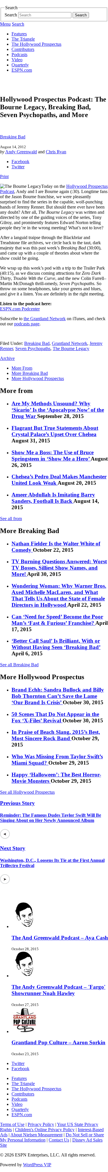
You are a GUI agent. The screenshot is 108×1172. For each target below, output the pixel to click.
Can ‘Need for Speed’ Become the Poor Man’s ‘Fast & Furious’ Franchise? (57, 620)
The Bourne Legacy (71, 348)
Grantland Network (69, 343)
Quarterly (20, 64)
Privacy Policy (41, 1124)
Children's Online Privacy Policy (45, 1129)
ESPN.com (22, 70)
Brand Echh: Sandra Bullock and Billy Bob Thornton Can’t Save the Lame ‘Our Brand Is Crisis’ (58, 696)
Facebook (20, 161)
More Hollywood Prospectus (38, 378)
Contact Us (59, 1139)
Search (11, 14)
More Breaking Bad (30, 373)
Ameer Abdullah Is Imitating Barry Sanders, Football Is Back (53, 498)
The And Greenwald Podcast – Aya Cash (60, 938)
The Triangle (23, 39)
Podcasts (19, 54)
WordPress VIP (37, 1164)
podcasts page (26, 323)
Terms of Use (12, 1124)
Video (17, 59)
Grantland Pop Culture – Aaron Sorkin (58, 1042)
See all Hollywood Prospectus (27, 792)
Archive (7, 358)
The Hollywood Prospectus (36, 44)
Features (19, 33)
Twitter (18, 166)
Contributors (23, 49)
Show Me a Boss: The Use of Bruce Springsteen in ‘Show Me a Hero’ (53, 455)
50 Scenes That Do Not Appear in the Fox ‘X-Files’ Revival (55, 717)
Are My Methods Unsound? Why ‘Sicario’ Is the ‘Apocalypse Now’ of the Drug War (58, 409)
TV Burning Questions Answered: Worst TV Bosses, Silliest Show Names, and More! (59, 567)
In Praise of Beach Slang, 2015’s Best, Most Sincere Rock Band (56, 735)
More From (22, 368)
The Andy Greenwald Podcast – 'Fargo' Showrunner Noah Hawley (58, 990)
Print (4, 176)
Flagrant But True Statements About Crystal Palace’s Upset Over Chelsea (55, 431)
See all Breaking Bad (19, 664)
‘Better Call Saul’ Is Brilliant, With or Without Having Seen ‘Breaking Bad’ (56, 644)
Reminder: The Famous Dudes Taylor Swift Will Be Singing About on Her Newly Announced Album (50, 818)
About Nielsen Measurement (36, 1134)
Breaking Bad (12, 136)
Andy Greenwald (21, 151)
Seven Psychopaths (32, 348)
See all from (11, 518)
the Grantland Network (45, 318)
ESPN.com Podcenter (20, 308)
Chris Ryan (56, 151)
